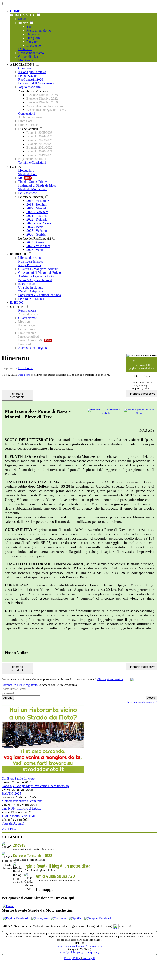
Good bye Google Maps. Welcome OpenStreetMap (35, 786)
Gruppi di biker (28, 56)
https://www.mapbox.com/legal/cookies (79, 946)
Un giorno (33, 34)
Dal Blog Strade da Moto (18, 778)
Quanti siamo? (27, 318)
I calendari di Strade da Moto (37, 185)
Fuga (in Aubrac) (13, 823)
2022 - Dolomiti (36, 219)
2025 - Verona (35, 250)
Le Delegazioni (28, 75)
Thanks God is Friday (32, 181)
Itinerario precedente (17, 395)
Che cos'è (24, 68)
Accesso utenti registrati (33, 348)
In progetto (33, 45)
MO (24, 178)
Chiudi (147, 388)
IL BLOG (17, 302)
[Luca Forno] (134, 355)
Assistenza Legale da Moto (36, 276)
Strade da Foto (27, 174)
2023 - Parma (35, 242)
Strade (22, 19)
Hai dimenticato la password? (141, 701)
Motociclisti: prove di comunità (22, 801)
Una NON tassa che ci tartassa (21, 808)
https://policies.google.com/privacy (79, 952)
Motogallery (26, 170)
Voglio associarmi (29, 87)
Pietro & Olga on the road (35, 280)
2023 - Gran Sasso (38, 223)
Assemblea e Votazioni (33, 91)
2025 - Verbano (36, 230)
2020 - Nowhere (37, 212)
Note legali (88, 958)
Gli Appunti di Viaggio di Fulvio (39, 272)
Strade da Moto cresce (32, 189)
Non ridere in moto (30, 261)
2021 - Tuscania (36, 215)
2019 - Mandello (37, 208)
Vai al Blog (9, 829)
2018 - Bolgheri (36, 204)
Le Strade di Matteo (31, 299)
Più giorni (32, 41)
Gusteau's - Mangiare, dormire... (39, 269)
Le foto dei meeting (31, 197)
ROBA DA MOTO (23, 15)
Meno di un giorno (38, 30)
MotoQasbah (26, 60)
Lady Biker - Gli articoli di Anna (39, 295)
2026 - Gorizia (36, 234)
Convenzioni (26, 113)
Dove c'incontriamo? (31, 53)
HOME (15, 11)
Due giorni (33, 38)
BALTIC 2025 (11, 793)
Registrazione (27, 310)
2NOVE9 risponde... (32, 291)
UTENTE (17, 306)
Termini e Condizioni (32, 162)
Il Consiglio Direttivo (32, 72)
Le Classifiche (27, 193)
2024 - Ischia (34, 227)
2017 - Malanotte (37, 200)
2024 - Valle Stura (38, 246)
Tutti (29, 26)
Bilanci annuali (28, 129)
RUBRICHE (19, 254)
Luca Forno (25, 368)
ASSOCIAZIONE (22, 64)
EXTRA (16, 166)
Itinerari (23, 23)
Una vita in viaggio (30, 287)
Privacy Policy (72, 958)
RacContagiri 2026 (30, 79)
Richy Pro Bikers (29, 265)
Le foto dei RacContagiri (35, 238)
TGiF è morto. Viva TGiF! (19, 816)
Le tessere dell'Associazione (36, 83)
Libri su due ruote (29, 257)
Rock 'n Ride (26, 284)
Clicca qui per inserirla (110, 679)
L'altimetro (25, 49)
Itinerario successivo (142, 393)
